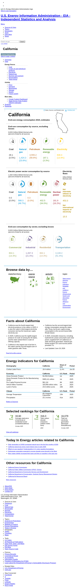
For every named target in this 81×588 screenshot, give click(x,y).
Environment (67, 307)
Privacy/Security (10, 554)
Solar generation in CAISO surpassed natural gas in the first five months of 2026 (33, 444)
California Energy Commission (17, 467)
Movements (13, 88)
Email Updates (10, 584)
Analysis (8, 104)
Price (10, 85)
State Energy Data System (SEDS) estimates (18, 102)
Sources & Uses (10, 27)
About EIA (8, 486)
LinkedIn (8, 582)
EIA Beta (8, 547)
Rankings (8, 106)
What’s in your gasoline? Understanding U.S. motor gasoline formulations (31, 449)
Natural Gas (9, 507)
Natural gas (13, 74)
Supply (11, 92)
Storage (11, 90)
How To (8, 110)
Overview (8, 60)
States (7, 531)
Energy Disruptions (11, 526)
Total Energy (9, 516)
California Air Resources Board (17, 476)
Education (8, 34)
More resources (11, 479)
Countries (8, 533)
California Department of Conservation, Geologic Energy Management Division (32, 474)
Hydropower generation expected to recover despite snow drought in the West (32, 451)
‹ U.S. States (4, 43)
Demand (12, 86)
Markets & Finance (11, 524)
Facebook (8, 575)
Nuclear (7, 510)
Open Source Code (11, 549)
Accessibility (9, 557)
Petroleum (8, 503)
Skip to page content (8, 56)
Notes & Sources (12, 402)
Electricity (12, 72)
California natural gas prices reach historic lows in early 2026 (27, 447)
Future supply (13, 94)
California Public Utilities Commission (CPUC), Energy (25, 469)
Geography (9, 31)
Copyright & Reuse (11, 556)
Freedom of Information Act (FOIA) (17, 561)
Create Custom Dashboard (18, 99)
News (7, 36)
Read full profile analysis (13, 353)
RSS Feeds (9, 585)
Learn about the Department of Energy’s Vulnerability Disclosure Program (30, 563)
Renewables (13, 77)
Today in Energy (10, 528)
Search (22, 41)
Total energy (13, 79)
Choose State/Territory (8, 54)
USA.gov (8, 570)
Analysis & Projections (13, 521)
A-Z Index (8, 540)
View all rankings (12, 432)
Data (6, 61)
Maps (7, 535)
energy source (31, 275)
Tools (6, 33)
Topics (7, 29)
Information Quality (11, 559)
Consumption (9, 514)
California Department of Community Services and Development (28, 472)
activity (49, 274)
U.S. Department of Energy (14, 568)
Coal (10, 67)
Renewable (9, 509)
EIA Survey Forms (11, 545)
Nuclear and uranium (16, 76)
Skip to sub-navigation (8, 11)
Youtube (8, 578)
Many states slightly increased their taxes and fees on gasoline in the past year (32, 453)
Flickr (7, 580)
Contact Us (9, 491)
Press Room (9, 490)
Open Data (8, 488)
